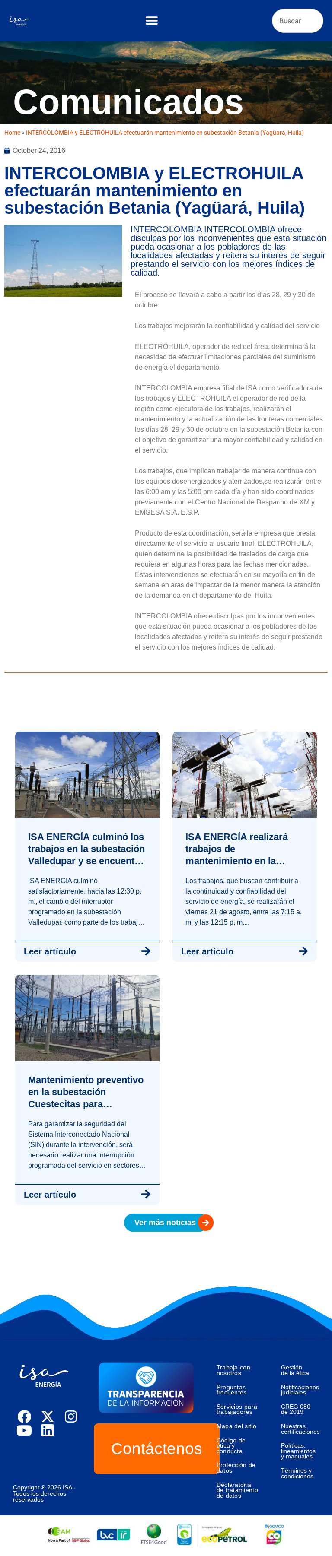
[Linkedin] (47, 1430)
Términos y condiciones (297, 1473)
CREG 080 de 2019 (295, 1409)
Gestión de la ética (295, 1370)
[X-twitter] (47, 1416)
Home (12, 132)
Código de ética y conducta (231, 1446)
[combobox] (297, 21)
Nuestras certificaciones (300, 1429)
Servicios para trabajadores (237, 1409)
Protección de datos (236, 1467)
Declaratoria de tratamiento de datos (237, 1490)
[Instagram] (71, 1416)
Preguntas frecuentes (232, 1390)
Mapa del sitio (236, 1426)
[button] (151, 21)
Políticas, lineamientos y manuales (298, 1451)
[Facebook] (24, 1416)
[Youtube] (24, 1430)
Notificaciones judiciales (300, 1390)
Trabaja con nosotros (233, 1370)
